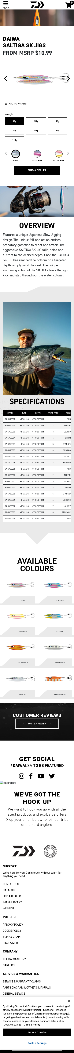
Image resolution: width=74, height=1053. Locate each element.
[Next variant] (68, 78)
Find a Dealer (37, 170)
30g (36, 121)
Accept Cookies (37, 1032)
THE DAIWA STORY (14, 959)
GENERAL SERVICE (14, 993)
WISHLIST (8, 908)
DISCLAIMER (10, 942)
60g (36, 130)
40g (57, 121)
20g (14, 121)
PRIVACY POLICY (13, 924)
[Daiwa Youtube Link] (41, 776)
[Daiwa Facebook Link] (31, 776)
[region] (37, 1023)
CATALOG (9, 890)
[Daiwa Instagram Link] (21, 776)
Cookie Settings (37, 1043)
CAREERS (9, 965)
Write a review (37, 723)
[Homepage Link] (37, 4)
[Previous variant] (6, 78)
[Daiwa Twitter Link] (52, 776)
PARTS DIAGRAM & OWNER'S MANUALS (27, 987)
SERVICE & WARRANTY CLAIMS (22, 981)
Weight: (9, 114)
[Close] (69, 1001)
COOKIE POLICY (12, 930)
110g (14, 140)
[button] (15, 156)
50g (14, 130)
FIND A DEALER (12, 896)
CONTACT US (11, 884)
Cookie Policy (32, 1024)
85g (57, 130)
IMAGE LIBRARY (12, 902)
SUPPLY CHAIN (11, 936)
